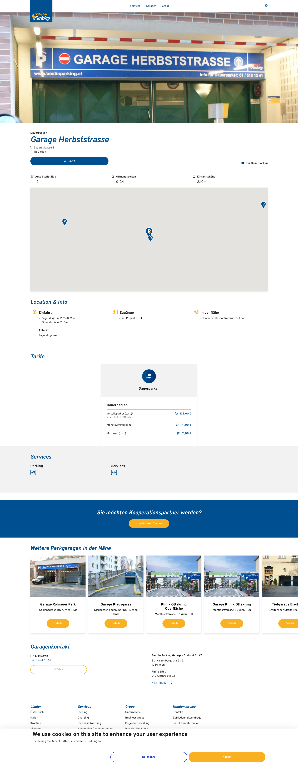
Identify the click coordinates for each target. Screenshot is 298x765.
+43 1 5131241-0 (162, 683)
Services (135, 6)
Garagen (151, 6)
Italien (34, 718)
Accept (227, 757)
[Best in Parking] (41, 11)
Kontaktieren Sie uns (149, 523)
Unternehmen (133, 712)
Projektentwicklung (137, 723)
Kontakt (178, 712)
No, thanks (149, 757)
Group (166, 6)
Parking (82, 712)
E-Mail (60, 669)
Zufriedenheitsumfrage (187, 718)
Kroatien (35, 723)
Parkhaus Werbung (89, 723)
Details (58, 623)
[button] (149, 232)
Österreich (37, 712)
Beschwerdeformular (186, 723)
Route (71, 161)
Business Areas (134, 718)
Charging (83, 718)
